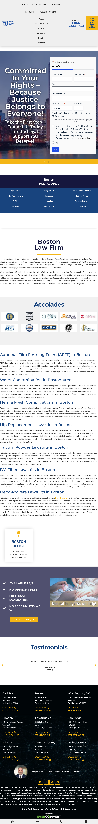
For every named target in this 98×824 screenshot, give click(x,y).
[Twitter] (51, 782)
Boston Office (19, 544)
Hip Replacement (15, 196)
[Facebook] (57, 782)
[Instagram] (46, 782)
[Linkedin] (40, 782)
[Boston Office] (19, 534)
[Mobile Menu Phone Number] (61, 822)
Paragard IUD (49, 190)
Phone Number (59, 93)
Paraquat (49, 196)
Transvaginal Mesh (82, 201)
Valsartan (82, 206)
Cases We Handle (38, 5)
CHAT (36, 822)
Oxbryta (15, 206)
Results (43, 12)
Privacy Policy (69, 809)
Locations (55, 5)
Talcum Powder (82, 196)
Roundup (49, 201)
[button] (2, 665)
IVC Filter (15, 201)
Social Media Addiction (82, 190)
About (24, 5)
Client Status (58, 103)
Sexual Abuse (49, 206)
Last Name (79, 74)
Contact (53, 12)
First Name (57, 74)
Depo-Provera (15, 190)
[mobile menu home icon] (12, 822)
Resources (30, 12)
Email (55, 84)
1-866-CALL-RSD (76, 24)
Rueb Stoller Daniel (36, 809)
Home (46, 162)
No (57, 142)
